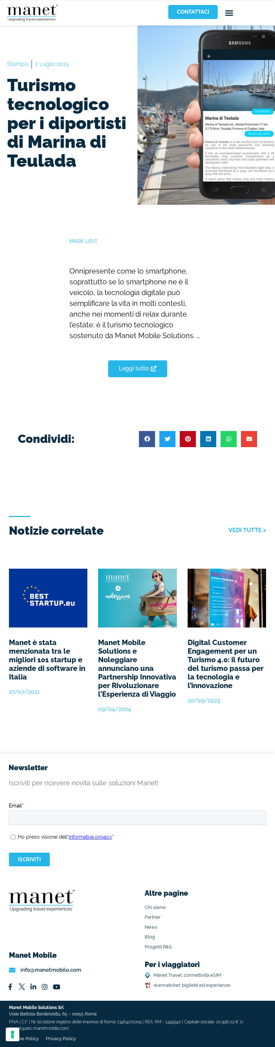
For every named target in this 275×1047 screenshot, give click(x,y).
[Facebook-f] (10, 986)
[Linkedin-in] (33, 986)
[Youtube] (56, 986)
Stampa (17, 64)
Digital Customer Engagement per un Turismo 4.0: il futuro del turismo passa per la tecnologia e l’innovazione (226, 664)
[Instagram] (44, 986)
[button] (229, 12)
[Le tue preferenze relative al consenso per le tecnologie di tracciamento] (12, 1034)
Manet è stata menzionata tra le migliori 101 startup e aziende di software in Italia (47, 659)
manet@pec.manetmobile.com (39, 1028)
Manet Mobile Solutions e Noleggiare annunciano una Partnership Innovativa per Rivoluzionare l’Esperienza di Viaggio (137, 668)
